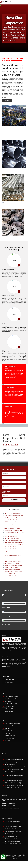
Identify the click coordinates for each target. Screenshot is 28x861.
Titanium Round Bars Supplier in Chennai (13, 571)
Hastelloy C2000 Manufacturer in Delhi (12, 578)
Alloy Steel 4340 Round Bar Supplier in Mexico (14, 542)
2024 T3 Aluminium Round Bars (12, 824)
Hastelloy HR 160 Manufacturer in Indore (13, 573)
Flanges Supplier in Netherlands (11, 551)
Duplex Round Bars (9, 706)
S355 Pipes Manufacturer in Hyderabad (13, 517)
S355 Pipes (7, 728)
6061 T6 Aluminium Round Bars (12, 841)
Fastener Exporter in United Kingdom (12, 569)
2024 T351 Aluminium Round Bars (13, 831)
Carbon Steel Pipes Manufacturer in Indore (13, 526)
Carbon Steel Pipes (9, 738)
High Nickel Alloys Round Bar (12, 696)
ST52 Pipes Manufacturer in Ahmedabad (13, 521)
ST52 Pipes (7, 733)
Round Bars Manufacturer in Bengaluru (14, 759)
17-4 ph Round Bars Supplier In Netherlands (12, 772)
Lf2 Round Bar (8, 701)
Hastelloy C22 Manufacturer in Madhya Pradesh (14, 553)
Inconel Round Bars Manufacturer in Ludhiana (14, 532)
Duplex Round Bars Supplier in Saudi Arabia (14, 544)
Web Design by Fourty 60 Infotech (14, 855)
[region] (14, 28)
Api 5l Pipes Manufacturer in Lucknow (12, 528)
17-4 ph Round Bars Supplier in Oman (12, 546)
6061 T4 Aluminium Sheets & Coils (13, 838)
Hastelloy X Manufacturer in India (11, 567)
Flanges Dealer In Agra (10, 764)
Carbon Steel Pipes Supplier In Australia (14, 775)
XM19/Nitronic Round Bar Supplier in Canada (14, 538)
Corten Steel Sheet (9, 679)
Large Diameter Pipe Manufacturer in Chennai (14, 515)
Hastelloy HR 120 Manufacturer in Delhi (13, 555)
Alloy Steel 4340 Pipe (10, 735)
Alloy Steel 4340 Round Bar (11, 703)
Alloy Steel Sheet (9, 682)
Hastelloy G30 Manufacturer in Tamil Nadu (13, 565)
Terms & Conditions (13, 856)
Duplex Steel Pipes (9, 730)
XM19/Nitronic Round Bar (11, 699)
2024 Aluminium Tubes (10, 833)
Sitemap (20, 856)
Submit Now (14, 500)
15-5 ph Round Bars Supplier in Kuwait (13, 548)
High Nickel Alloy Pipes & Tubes (12, 723)
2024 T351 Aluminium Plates (11, 829)
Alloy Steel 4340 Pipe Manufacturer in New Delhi (15, 524)
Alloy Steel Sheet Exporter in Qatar (12, 563)
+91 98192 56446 (11, 803)
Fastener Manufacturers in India (12, 757)
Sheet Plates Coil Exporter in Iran (11, 559)
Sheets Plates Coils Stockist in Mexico (14, 778)
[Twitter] (13, 858)
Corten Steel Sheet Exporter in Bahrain (13, 561)
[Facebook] (11, 858)
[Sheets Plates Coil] (14, 202)
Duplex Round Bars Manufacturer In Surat (14, 769)
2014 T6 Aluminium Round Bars (12, 821)
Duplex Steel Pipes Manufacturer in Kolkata (14, 519)
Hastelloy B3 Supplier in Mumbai (11, 575)
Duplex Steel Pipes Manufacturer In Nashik (15, 767)
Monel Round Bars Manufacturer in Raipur (13, 530)
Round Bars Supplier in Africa (11, 536)
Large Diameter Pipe (9, 725)
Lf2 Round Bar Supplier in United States (13, 540)
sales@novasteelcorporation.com (12, 808)
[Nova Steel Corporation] (7, 2)
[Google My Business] (17, 858)
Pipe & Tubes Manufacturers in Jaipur (13, 787)
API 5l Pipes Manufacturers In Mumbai (14, 785)
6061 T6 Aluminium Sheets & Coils (13, 843)
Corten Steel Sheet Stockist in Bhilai (13, 780)
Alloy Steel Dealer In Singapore (12, 762)
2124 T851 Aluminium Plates (11, 836)
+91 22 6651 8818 (11, 805)
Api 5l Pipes (7, 740)
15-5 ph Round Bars (9, 711)
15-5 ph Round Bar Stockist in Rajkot (13, 783)
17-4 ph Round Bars (9, 708)
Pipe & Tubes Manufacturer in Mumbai (13, 513)
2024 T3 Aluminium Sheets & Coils (13, 826)
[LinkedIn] (15, 858)
